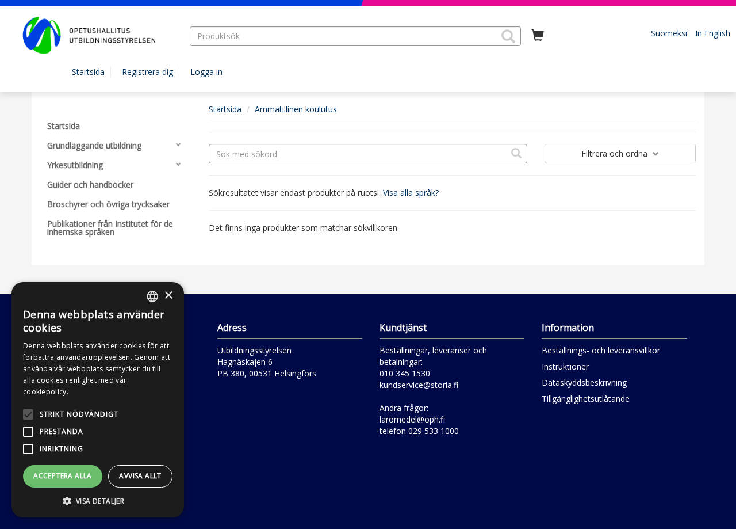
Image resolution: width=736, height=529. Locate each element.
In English (712, 33)
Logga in (206, 71)
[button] (508, 36)
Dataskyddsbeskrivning (584, 382)
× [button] (168, 295)
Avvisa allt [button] (140, 476)
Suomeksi (669, 33)
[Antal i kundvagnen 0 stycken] (538, 35)
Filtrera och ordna (615, 153)
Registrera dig (147, 71)
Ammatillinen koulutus (296, 109)
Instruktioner (565, 366)
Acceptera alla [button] (62, 476)
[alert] (98, 399)
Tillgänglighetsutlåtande (586, 398)
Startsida (88, 71)
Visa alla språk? (411, 192)
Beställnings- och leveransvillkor (601, 350)
